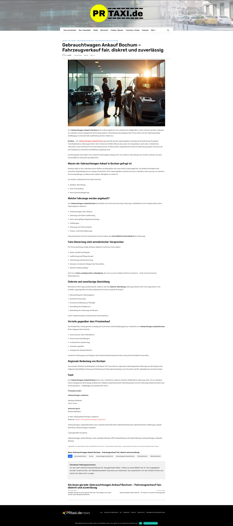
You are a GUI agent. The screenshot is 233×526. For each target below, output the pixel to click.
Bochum (91, 456)
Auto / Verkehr (72, 40)
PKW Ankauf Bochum (155, 456)
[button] (168, 30)
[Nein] (231, 523)
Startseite (64, 40)
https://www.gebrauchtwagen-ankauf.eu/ (91, 419)
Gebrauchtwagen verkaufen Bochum (125, 456)
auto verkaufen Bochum (80, 456)
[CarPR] (64, 55)
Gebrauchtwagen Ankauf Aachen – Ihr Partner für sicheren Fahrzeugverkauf (142, 492)
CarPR (69, 55)
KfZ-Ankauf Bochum (142, 456)
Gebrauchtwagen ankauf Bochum (104, 456)
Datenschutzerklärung (150, 523)
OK (140, 523)
